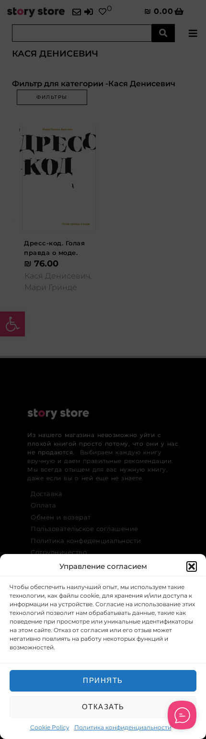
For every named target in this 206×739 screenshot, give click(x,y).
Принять (103, 680)
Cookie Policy (49, 727)
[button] (191, 566)
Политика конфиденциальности (123, 727)
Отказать (103, 706)
